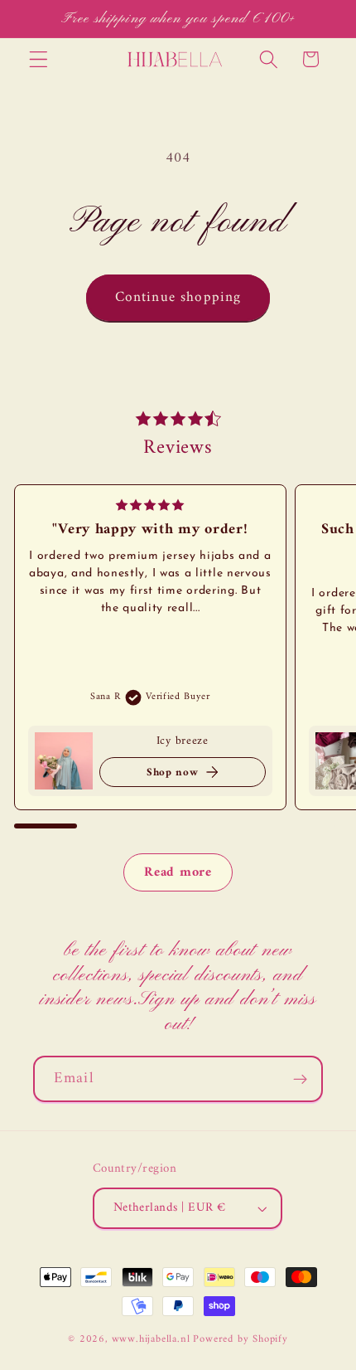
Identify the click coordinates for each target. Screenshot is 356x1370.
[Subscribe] (300, 1079)
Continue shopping (178, 297)
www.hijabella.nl (151, 1339)
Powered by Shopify (240, 1339)
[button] (38, 59)
